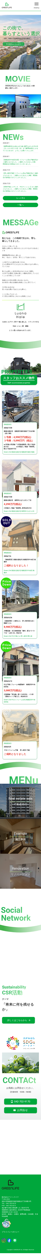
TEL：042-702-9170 (9, 1203)
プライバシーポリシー (10, 1232)
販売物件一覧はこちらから (13, 41)
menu (36, 7)
